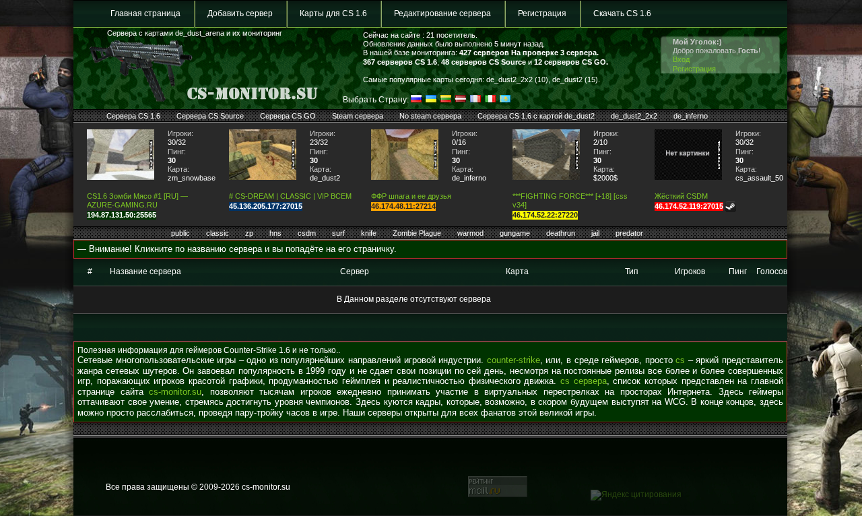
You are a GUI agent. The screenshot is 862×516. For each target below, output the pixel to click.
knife (368, 233)
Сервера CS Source (210, 116)
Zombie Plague (417, 233)
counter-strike (513, 360)
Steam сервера (357, 116)
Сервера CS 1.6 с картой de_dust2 (536, 116)
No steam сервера (430, 116)
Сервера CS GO (288, 116)
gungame (515, 233)
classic (217, 233)
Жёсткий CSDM (681, 196)
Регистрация (542, 13)
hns (275, 233)
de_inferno (690, 116)
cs (680, 360)
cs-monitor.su (175, 392)
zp (249, 233)
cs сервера (583, 381)
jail (595, 233)
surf (338, 233)
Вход (681, 59)
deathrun (560, 233)
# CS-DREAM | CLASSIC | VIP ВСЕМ (290, 196)
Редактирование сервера (442, 13)
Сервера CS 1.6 (133, 116)
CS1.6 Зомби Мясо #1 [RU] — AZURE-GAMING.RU (137, 200)
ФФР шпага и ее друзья (411, 196)
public (180, 233)
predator (629, 233)
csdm (307, 233)
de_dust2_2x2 (634, 116)
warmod (470, 233)
